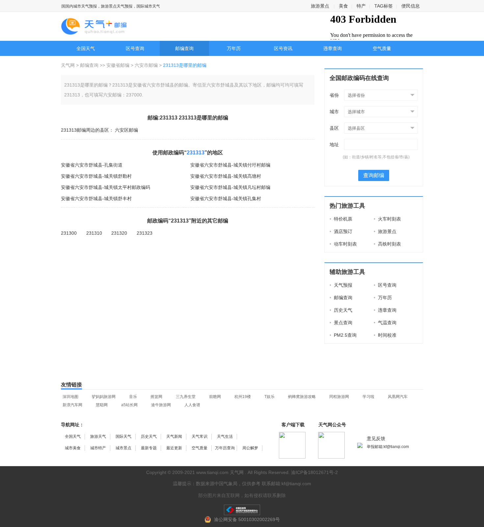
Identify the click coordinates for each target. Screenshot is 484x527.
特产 (361, 6)
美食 (343, 6)
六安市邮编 (146, 65)
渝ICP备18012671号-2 (314, 472)
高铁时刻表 (387, 244)
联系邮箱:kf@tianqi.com (286, 483)
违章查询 (332, 48)
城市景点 (123, 448)
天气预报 (341, 285)
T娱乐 (269, 396)
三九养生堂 (186, 396)
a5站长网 (129, 405)
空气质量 (382, 48)
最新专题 (149, 448)
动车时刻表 (343, 244)
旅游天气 (98, 436)
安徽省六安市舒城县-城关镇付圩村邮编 (230, 165)
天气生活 (225, 436)
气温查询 (385, 322)
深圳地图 (70, 396)
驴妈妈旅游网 (104, 396)
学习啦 (368, 396)
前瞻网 (215, 396)
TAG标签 (383, 6)
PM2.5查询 (343, 335)
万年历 (234, 48)
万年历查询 (225, 448)
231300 (69, 233)
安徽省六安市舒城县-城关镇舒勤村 (96, 176)
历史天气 (341, 310)
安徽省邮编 (117, 65)
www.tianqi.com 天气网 (220, 472)
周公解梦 (250, 448)
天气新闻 (174, 436)
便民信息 (410, 6)
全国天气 (85, 48)
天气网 (68, 65)
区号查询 (135, 48)
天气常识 (199, 436)
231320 (119, 233)
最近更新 (174, 448)
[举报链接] (242, 510)
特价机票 (341, 219)
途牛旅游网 (161, 405)
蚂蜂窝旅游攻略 (302, 396)
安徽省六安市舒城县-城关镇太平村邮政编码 (105, 187)
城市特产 (98, 448)
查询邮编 (373, 175)
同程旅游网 (339, 396)
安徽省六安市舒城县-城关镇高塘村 (225, 176)
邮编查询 (184, 48)
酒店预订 (341, 231)
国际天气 (123, 436)
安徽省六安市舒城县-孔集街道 (91, 165)
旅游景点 (320, 6)
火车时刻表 (387, 219)
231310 (94, 233)
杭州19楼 (242, 396)
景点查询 (341, 322)
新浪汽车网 (72, 405)
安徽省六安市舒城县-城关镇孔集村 (225, 198)
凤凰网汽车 (398, 396)
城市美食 (73, 448)
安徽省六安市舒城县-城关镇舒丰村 (96, 198)
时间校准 (385, 335)
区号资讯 (283, 48)
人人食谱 (192, 405)
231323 (144, 233)
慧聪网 (102, 405)
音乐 (133, 396)
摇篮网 (156, 396)
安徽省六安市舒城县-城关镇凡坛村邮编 (230, 187)
